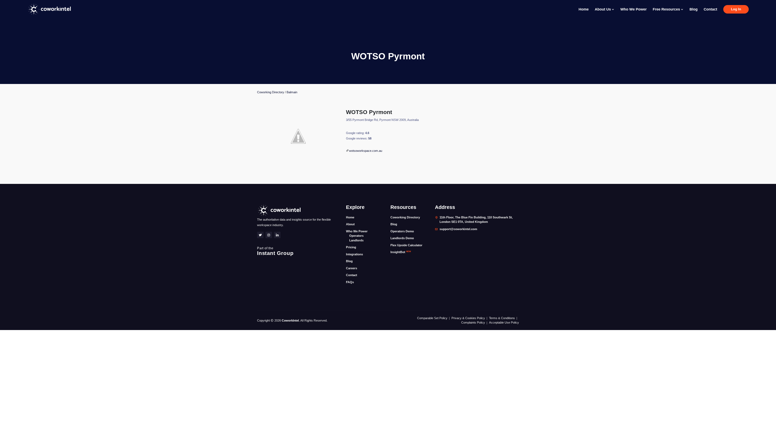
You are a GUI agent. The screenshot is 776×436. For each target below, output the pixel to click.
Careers (351, 268)
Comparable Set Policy (432, 318)
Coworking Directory (270, 92)
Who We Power (633, 9)
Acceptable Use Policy (504, 322)
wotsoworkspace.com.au (365, 150)
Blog (694, 9)
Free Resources (667, 9)
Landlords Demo (402, 238)
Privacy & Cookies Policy (468, 318)
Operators (356, 235)
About (350, 224)
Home (584, 9)
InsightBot (400, 252)
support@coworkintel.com (458, 229)
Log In (736, 9)
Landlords (356, 240)
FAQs (350, 282)
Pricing (351, 247)
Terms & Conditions (502, 318)
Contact (710, 9)
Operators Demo (402, 231)
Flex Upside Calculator (406, 245)
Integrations (354, 254)
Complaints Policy (473, 322)
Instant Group (275, 251)
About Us (603, 9)
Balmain (292, 92)
